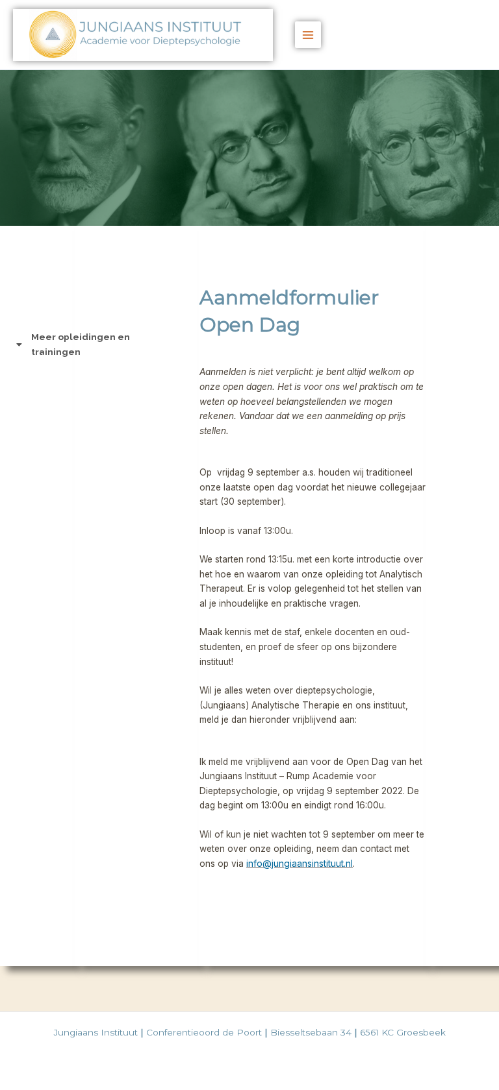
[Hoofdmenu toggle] (308, 34)
